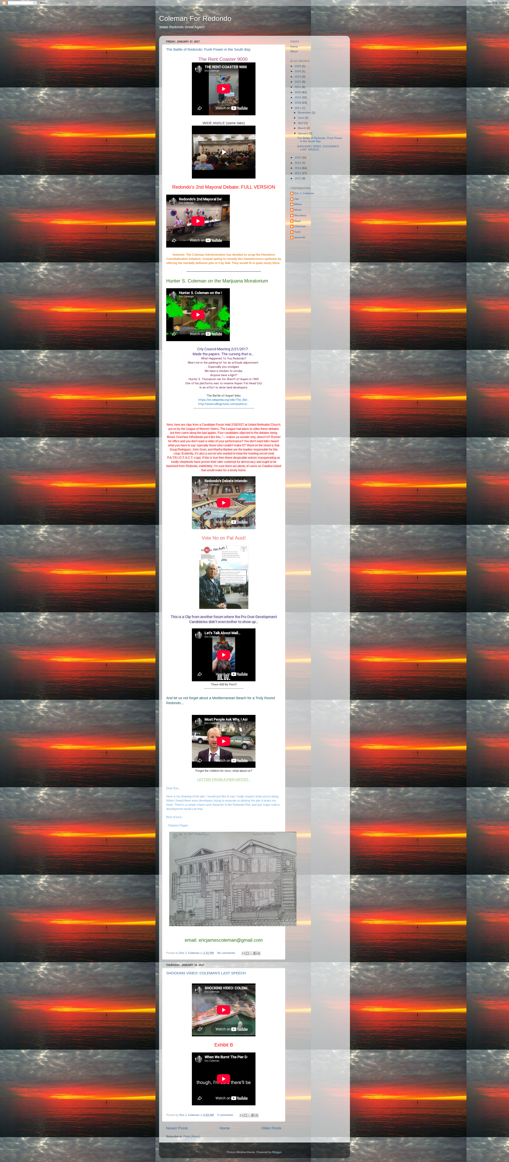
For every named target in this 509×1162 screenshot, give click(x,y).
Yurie (297, 231)
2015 (298, 162)
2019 (298, 97)
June (301, 117)
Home (225, 1128)
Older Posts (271, 1128)
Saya (297, 220)
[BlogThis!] (247, 953)
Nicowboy (300, 215)
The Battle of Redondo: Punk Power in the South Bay (208, 49)
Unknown (300, 226)
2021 (298, 86)
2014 (298, 168)
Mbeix (298, 204)
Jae (296, 198)
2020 (298, 92)
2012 (298, 178)
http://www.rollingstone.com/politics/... (223, 404)
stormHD (299, 237)
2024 (298, 71)
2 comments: (225, 1114)
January (303, 133)
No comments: (226, 952)
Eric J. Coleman (304, 193)
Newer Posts (177, 1128)
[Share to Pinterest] (259, 953)
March (302, 128)
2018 (298, 102)
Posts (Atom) (191, 1136)
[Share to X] (251, 953)
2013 (298, 173)
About (294, 51)
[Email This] (244, 953)
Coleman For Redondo (195, 18)
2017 (298, 108)
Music (298, 209)
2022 (298, 81)
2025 (298, 66)
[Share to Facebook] (255, 953)
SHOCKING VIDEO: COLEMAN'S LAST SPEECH (206, 973)
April (301, 122)
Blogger (277, 1152)
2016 (298, 157)
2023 (298, 76)
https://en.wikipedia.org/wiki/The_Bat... (223, 400)
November (305, 112)
